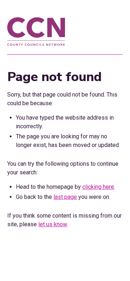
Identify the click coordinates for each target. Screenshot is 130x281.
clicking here (98, 186)
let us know (52, 224)
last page (65, 196)
